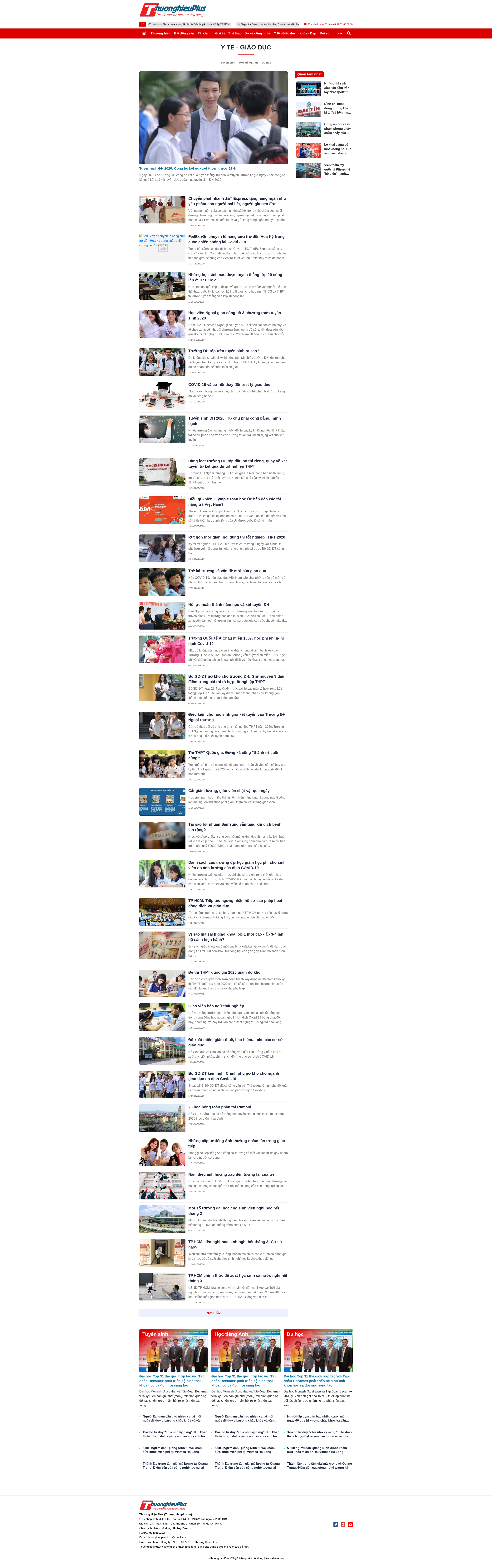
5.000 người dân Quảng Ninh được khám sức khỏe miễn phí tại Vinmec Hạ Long (173, 1450)
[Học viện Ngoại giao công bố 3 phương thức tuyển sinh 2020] (162, 324)
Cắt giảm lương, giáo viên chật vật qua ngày (229, 791)
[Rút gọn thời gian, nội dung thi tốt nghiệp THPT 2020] (162, 548)
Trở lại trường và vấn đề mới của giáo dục (227, 571)
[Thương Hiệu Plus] (173, 10)
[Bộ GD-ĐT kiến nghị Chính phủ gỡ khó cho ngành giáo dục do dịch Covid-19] (162, 1084)
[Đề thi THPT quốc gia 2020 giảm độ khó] (162, 983)
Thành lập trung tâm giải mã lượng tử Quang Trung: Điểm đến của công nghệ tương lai (175, 1465)
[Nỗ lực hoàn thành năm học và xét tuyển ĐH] (162, 616)
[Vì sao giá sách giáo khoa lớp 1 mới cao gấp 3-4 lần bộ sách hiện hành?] (162, 945)
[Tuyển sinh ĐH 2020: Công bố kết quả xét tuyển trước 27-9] (213, 117)
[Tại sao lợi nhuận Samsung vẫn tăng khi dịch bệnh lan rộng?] (162, 835)
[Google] (343, 1524)
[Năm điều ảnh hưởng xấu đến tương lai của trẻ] (162, 1185)
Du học (266, 62)
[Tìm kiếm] (349, 33)
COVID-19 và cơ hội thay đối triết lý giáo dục (229, 384)
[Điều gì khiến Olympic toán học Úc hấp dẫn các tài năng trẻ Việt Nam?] (162, 510)
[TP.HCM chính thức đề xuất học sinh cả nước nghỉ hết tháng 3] (162, 1286)
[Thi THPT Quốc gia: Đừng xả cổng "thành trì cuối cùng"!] (162, 764)
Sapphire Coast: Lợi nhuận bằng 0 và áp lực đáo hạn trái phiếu (219, 24)
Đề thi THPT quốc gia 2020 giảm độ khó (224, 972)
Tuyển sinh (228, 62)
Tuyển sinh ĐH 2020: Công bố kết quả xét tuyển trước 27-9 (187, 168)
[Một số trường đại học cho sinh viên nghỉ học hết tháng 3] (162, 1219)
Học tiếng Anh (248, 62)
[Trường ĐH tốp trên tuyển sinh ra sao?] (162, 362)
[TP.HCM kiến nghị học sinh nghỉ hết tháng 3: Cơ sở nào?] (162, 1253)
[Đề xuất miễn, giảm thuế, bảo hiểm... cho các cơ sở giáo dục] (162, 1051)
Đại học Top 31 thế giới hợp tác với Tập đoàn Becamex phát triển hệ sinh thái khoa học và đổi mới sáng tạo (171, 1380)
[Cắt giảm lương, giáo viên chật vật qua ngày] (162, 802)
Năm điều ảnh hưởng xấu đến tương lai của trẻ (231, 1174)
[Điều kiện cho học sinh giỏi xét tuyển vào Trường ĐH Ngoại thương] (162, 725)
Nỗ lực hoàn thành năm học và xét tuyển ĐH (228, 604)
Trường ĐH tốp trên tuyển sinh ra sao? (223, 351)
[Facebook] (335, 1524)
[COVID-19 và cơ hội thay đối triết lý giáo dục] (162, 396)
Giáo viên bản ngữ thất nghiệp (216, 1006)
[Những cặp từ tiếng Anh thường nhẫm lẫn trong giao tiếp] (162, 1152)
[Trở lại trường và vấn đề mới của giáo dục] (162, 582)
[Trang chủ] (144, 33)
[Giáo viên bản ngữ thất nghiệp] (162, 1017)
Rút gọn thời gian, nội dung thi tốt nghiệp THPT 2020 (236, 537)
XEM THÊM (213, 1312)
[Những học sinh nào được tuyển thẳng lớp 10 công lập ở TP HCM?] (162, 286)
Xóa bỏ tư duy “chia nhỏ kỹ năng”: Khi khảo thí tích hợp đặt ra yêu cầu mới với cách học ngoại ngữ (175, 1434)
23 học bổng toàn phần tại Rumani (219, 1107)
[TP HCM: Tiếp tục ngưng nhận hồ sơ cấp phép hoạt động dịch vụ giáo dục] (162, 912)
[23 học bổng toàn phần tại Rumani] (162, 1118)
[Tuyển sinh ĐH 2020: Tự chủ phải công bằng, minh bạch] (162, 429)
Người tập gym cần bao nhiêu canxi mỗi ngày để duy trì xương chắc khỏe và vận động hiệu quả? (172, 1419)
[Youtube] (350, 1524)
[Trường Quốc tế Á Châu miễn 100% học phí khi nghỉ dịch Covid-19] (162, 649)
